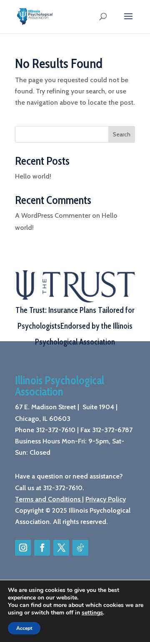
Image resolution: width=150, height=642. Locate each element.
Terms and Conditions (47, 499)
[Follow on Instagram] (23, 548)
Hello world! (33, 176)
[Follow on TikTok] (80, 548)
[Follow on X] (61, 548)
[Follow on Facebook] (42, 548)
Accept (24, 628)
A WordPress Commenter (52, 215)
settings (92, 613)
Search (121, 134)
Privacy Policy (105, 499)
